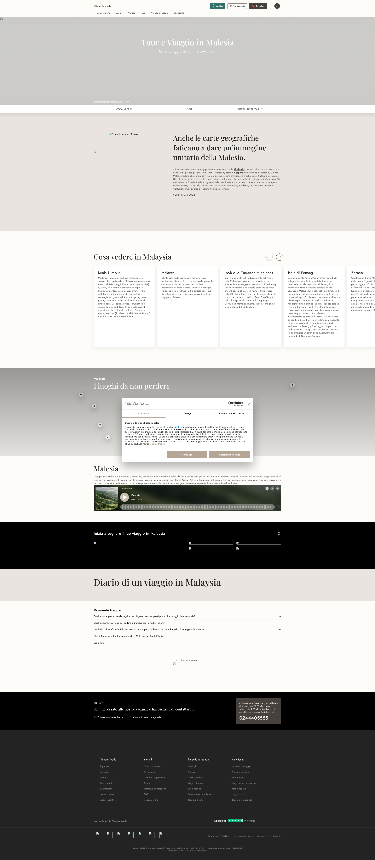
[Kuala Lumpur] (100, 425)
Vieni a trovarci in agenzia (147, 717)
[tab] (124, 109)
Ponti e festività (238, 788)
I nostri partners (195, 777)
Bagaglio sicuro (195, 800)
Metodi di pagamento (154, 777)
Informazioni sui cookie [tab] (231, 413)
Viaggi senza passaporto (243, 783)
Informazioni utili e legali (267, 836)
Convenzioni (106, 788)
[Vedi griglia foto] (279, 533)
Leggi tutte (99, 642)
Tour (143, 13)
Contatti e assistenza (153, 766)
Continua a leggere (184, 194)
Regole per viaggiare (241, 800)
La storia (104, 772)
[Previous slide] (269, 257)
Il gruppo (104, 766)
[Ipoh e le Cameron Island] (94, 406)
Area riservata (106, 783)
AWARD (104, 777)
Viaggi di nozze (159, 13)
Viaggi (131, 13)
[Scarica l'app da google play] (132, 821)
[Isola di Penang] (81, 395)
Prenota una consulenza (110, 717)
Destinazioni (103, 13)
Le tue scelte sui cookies (243, 836)
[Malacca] (107, 437)
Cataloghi (192, 766)
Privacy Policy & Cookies (218, 836)
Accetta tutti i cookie (229, 454)
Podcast (191, 772)
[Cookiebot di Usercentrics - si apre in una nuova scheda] (230, 404)
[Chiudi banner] (249, 404)
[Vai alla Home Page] (102, 6)
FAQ (146, 794)
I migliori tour (238, 794)
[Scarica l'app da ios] (135, 821)
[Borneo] (292, 385)
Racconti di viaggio (241, 766)
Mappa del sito (151, 800)
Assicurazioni (150, 772)
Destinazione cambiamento (201, 794)
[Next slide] (279, 257)
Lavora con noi (107, 794)
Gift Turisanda (194, 788)
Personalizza (185, 454)
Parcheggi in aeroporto (155, 788)
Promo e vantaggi (240, 772)
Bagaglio (148, 783)
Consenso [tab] (143, 413)
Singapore (237, 172)
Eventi (119, 13)
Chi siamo (179, 13)
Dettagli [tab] (188, 413)
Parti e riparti (237, 777)
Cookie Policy (157, 444)
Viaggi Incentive (108, 800)
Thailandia (239, 169)
